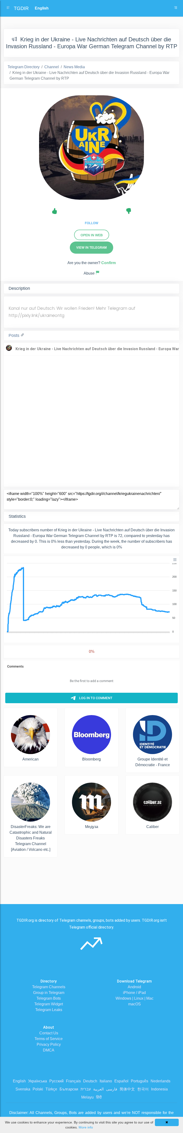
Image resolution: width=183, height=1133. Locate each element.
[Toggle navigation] (176, 8)
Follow (91, 223)
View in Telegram (91, 247)
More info (86, 1127)
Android (134, 987)
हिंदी (99, 1097)
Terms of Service (49, 1039)
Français (73, 1081)
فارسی (111, 1089)
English (19, 1081)
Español (121, 1081)
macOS (134, 1004)
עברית (86, 1089)
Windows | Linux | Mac (134, 998)
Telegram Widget (48, 1004)
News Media (74, 67)
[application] (91, 597)
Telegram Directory (24, 67)
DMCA (48, 1050)
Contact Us (48, 1033)
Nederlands (160, 1081)
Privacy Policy (49, 1044)
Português (139, 1081)
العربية (98, 1089)
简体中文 (127, 1089)
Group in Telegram (48, 993)
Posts (14, 335)
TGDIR (21, 8)
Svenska (22, 1089)
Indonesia (159, 1089)
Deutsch (90, 1081)
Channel (51, 67)
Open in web (92, 235)
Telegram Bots (48, 998)
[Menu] (175, 559)
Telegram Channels (48, 987)
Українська (37, 1081)
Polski (38, 1089)
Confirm (108, 263)
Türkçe (51, 1089)
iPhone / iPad (134, 993)
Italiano (106, 1081)
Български (69, 1089)
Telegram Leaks (48, 1010)
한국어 (143, 1089)
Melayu (87, 1097)
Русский (56, 1081)
